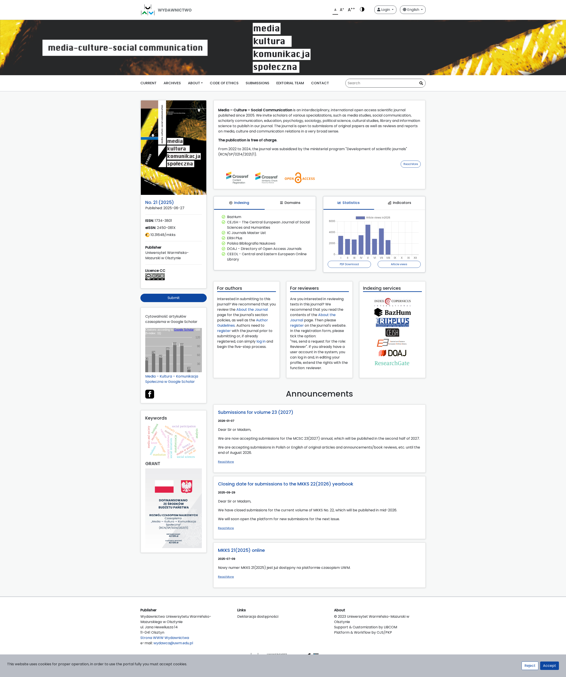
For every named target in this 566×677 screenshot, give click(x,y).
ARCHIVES (172, 83)
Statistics (351, 202)
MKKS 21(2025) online (241, 550)
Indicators (402, 202)
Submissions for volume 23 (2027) (255, 412)
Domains (292, 202)
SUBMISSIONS (257, 83)
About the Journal (252, 309)
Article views (399, 264)
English (413, 9)
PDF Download (349, 264)
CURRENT (148, 83)
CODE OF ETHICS (224, 83)
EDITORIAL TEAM (290, 83)
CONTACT (320, 83)
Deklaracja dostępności (257, 616)
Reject (529, 665)
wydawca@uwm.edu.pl (173, 643)
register (224, 330)
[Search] (421, 83)
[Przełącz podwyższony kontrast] (362, 10)
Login (385, 9)
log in (261, 341)
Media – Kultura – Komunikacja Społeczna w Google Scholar (171, 379)
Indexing (241, 202)
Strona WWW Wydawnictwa (164, 637)
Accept (549, 665)
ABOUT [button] (194, 83)
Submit (174, 297)
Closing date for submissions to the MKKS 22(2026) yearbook (285, 484)
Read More (410, 164)
